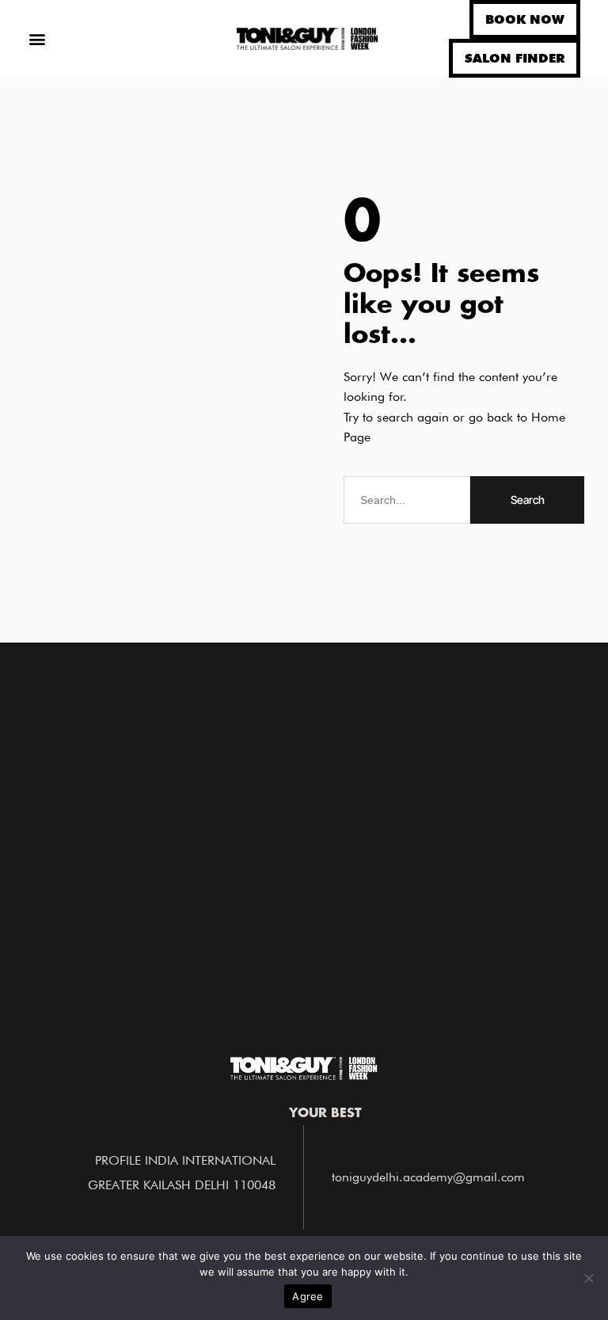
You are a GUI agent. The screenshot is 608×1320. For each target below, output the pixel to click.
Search (528, 499)
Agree (307, 1296)
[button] (37, 39)
